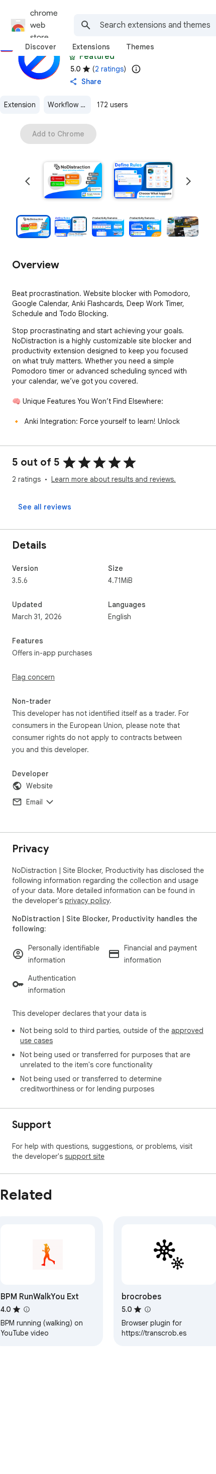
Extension (20, 104)
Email (34, 801)
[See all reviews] (44, 507)
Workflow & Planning (69, 104)
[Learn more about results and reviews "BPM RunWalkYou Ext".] (27, 1309)
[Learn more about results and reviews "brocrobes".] (148, 1309)
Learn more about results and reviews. (113, 479)
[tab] (40, 47)
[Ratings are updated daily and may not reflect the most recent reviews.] (136, 69)
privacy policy (87, 900)
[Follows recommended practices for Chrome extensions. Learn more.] (72, 56)
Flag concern (33, 677)
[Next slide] (188, 181)
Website (39, 785)
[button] (73, 181)
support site (84, 1156)
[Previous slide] (28, 181)
